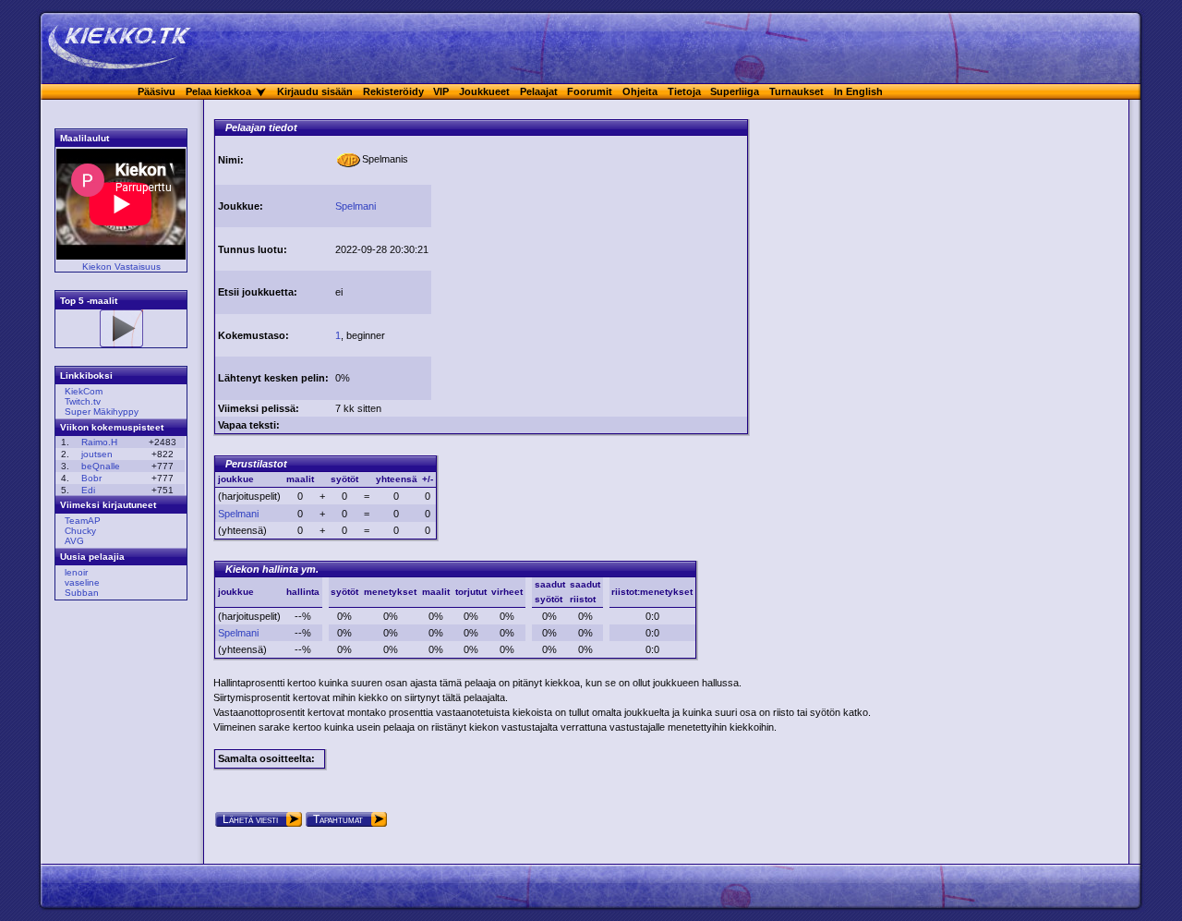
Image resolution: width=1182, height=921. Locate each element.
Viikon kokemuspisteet (111, 427)
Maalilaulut (84, 138)
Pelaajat (539, 91)
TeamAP (83, 520)
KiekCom (84, 391)
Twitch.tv (83, 401)
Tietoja (684, 91)
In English (858, 91)
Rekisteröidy (393, 91)
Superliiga (734, 91)
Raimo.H (99, 442)
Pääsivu (156, 91)
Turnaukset (796, 91)
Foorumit (589, 91)
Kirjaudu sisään (315, 91)
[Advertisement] (589, 266)
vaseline (82, 582)
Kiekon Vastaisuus (121, 266)
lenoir (76, 572)
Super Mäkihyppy (102, 411)
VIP (441, 91)
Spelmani (355, 206)
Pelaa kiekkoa (218, 91)
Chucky (80, 531)
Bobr (91, 478)
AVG (74, 541)
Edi (88, 490)
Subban (82, 593)
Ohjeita (639, 91)
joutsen (97, 454)
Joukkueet (484, 91)
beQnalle (100, 466)
